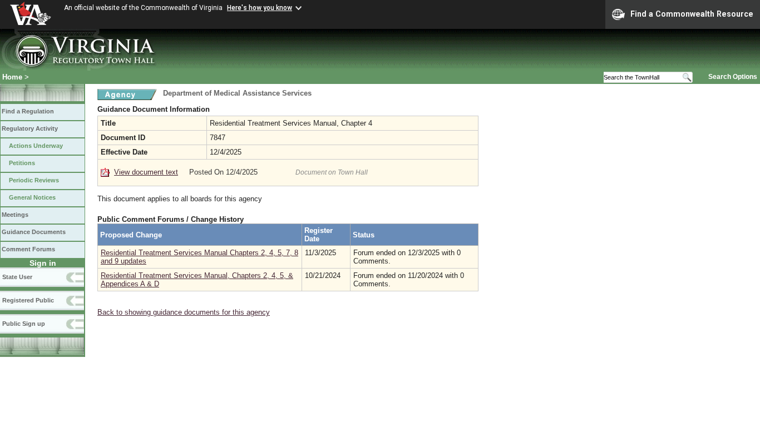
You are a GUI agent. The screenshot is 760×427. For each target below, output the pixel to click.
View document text (146, 172)
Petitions (22, 163)
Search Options (732, 76)
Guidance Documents (34, 232)
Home (12, 77)
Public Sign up (23, 323)
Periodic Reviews (34, 180)
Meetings (15, 214)
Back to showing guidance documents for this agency (183, 312)
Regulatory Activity (30, 128)
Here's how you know (259, 8)
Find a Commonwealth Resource (691, 13)
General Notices (32, 197)
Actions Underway (36, 145)
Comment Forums (28, 249)
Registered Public (28, 300)
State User (17, 277)
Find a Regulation (28, 111)
